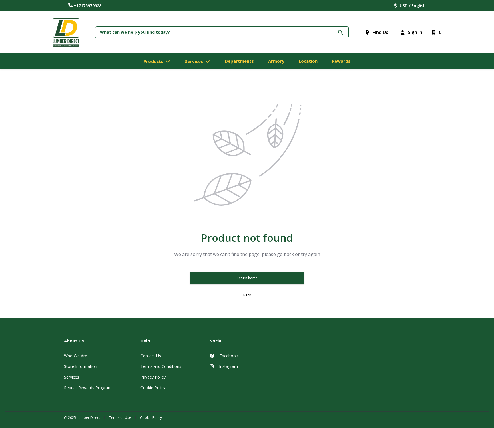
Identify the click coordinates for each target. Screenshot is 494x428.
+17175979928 (87, 5)
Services (71, 377)
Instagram (228, 366)
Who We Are (75, 355)
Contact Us (150, 355)
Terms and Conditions (160, 366)
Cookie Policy (152, 387)
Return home (247, 278)
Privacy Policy (153, 377)
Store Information (80, 366)
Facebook (228, 355)
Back (247, 295)
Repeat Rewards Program (88, 387)
